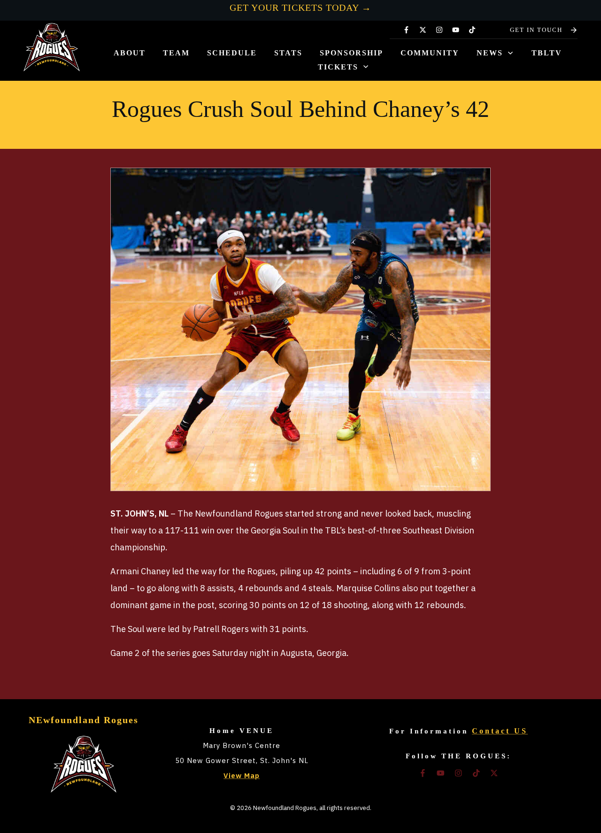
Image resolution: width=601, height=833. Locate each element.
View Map (241, 775)
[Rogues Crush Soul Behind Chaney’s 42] (300, 329)
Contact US (500, 731)
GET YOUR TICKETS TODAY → (300, 7)
